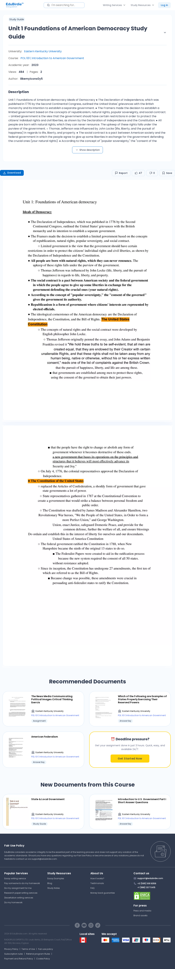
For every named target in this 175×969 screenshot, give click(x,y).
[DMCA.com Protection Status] (152, 896)
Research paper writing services (20, 892)
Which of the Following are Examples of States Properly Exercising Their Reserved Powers (142, 699)
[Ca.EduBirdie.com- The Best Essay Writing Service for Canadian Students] (83, 942)
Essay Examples (55, 878)
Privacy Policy (11, 949)
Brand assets (140, 915)
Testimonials (97, 883)
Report (123, 173)
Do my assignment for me (17, 888)
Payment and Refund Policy (18, 958)
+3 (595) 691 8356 (146, 883)
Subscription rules (13, 953)
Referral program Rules (38, 953)
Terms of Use (28, 949)
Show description (89, 150)
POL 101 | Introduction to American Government (52, 58)
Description (18, 91)
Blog (49, 883)
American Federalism (44, 736)
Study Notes (53, 888)
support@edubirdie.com (44, 858)
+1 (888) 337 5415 (146, 887)
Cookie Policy (43, 958)
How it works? (97, 878)
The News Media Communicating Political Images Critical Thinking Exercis (52, 699)
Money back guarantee (102, 892)
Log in (164, 5)
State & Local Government (48, 799)
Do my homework (13, 902)
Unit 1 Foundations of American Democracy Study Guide (77, 32)
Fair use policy (45, 949)
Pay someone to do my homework (22, 883)
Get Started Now (130, 759)
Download (14, 172)
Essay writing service (15, 878)
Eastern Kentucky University (43, 51)
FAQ (92, 888)
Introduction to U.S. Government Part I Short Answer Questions (142, 801)
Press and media (142, 910)
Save (169, 173)
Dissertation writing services (18, 897)
